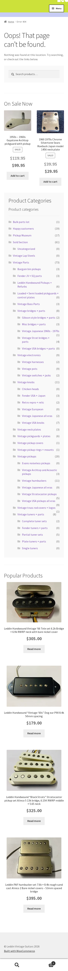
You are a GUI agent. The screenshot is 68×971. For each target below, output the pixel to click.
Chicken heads (30, 389)
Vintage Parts (21, 262)
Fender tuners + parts (35, 528)
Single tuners (30, 548)
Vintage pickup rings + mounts (35, 449)
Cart (44, 962)
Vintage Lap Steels (24, 255)
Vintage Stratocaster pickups (39, 494)
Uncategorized (26, 249)
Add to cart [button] (18, 175)
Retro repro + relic (33, 402)
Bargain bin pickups (29, 269)
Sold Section (20, 242)
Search (17, 965)
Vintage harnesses (33, 362)
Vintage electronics (29, 355)
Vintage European (32, 409)
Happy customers (23, 228)
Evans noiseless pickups (36, 463)
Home (11, 21)
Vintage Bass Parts (28, 304)
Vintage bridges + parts (31, 310)
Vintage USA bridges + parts (38, 348)
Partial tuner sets (32, 534)
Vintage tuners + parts (30, 514)
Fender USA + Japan (33, 395)
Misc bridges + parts (34, 324)
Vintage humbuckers (34, 480)
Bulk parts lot (21, 222)
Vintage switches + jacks (36, 375)
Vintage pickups (26, 456)
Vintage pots (29, 368)
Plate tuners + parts (34, 541)
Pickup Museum (22, 235)
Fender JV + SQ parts (29, 276)
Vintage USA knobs (33, 422)
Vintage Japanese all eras (37, 416)
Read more (34, 649)
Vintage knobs (26, 382)
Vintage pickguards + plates (33, 436)
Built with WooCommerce (19, 951)
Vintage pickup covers (30, 443)
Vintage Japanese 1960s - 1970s (40, 331)
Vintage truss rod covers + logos (36, 507)
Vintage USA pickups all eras (38, 501)
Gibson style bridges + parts (38, 317)
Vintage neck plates (29, 429)
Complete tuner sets (34, 521)
